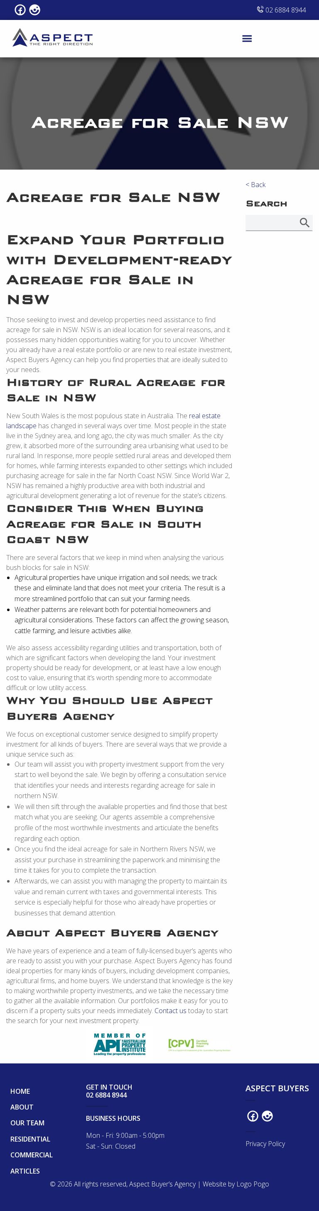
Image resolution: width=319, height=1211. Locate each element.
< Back (255, 184)
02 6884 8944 (285, 10)
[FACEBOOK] (20, 10)
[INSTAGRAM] (34, 10)
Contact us (171, 1010)
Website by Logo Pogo (236, 1184)
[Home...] (53, 37)
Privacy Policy (265, 1143)
